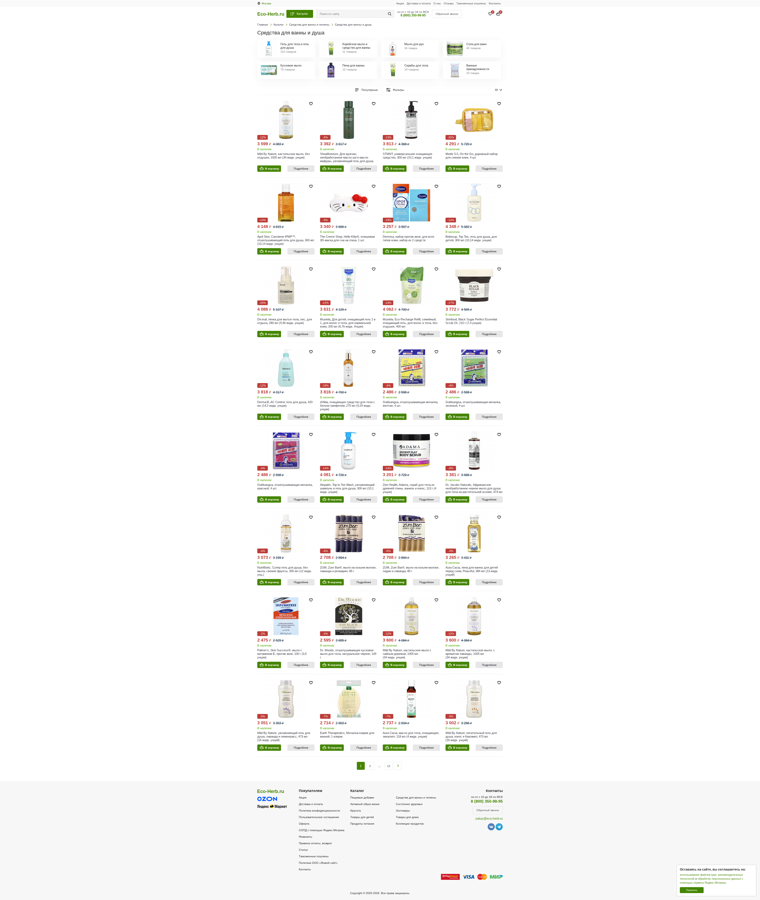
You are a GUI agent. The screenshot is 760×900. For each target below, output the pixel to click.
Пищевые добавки (362, 797)
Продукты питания (362, 823)
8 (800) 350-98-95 (413, 15)
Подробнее (301, 168)
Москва (266, 3)
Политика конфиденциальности (319, 810)
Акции (400, 3)
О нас (437, 3)
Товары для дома (407, 817)
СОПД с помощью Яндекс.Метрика (321, 830)
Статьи (303, 849)
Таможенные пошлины (471, 3)
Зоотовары (403, 810)
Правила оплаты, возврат (315, 843)
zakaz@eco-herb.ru (489, 818)
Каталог (302, 13)
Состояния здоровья (409, 804)
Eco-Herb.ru (270, 14)
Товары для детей (362, 817)
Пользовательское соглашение (319, 817)
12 (388, 766)
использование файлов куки (698, 874)
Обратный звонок (447, 13)
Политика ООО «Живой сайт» (318, 862)
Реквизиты (305, 836)
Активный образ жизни (364, 804)
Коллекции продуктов (410, 823)
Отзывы (449, 3)
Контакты (495, 3)
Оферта (304, 823)
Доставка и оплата (419, 3)
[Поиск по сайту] (390, 14)
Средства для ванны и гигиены (416, 797)
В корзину (272, 168)
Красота (355, 810)
